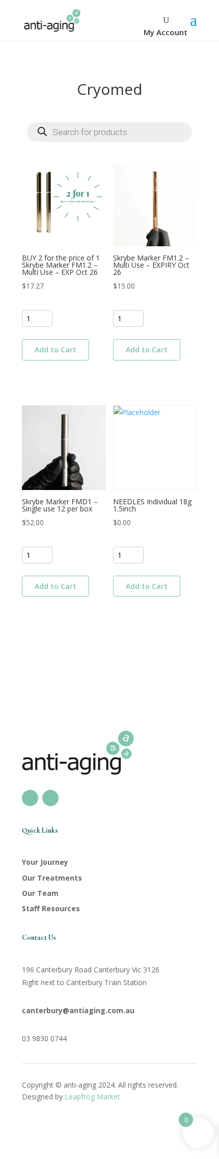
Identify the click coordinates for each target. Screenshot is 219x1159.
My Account (165, 32)
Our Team (40, 893)
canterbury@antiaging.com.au (78, 1010)
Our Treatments (52, 878)
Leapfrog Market (92, 1096)
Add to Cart (55, 349)
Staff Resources (51, 908)
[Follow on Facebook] (30, 798)
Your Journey (45, 862)
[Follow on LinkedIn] (50, 798)
